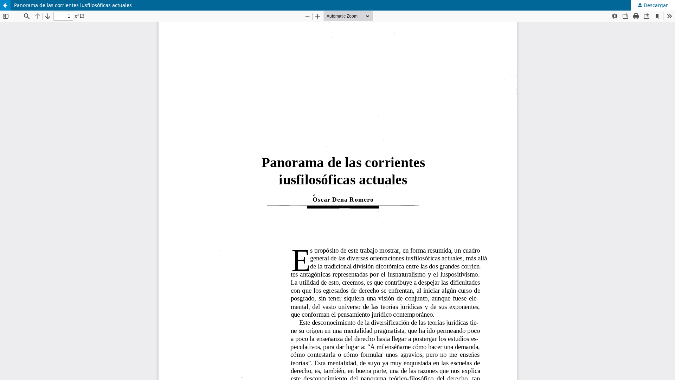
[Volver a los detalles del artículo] (5, 5)
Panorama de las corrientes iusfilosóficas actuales (73, 5)
